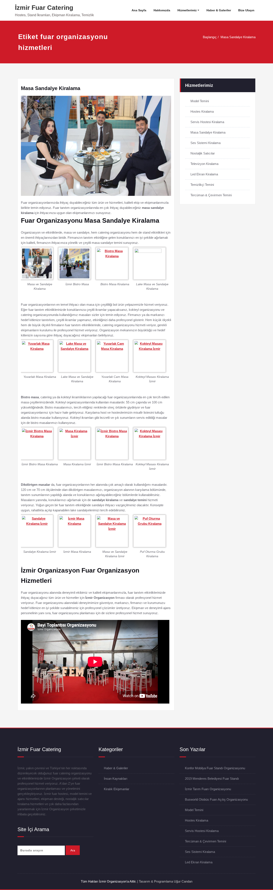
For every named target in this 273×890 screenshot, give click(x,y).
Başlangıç (210, 37)
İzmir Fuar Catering (44, 7)
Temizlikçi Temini (202, 184)
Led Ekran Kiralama (204, 174)
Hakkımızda (162, 10)
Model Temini (199, 101)
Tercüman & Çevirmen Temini (211, 195)
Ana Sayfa (139, 10)
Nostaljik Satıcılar (202, 153)
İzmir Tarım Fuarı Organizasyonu (208, 789)
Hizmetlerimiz (187, 10)
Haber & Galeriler (218, 10)
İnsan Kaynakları (115, 778)
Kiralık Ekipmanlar (116, 789)
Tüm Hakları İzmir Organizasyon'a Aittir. (108, 881)
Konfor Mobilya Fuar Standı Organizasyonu (215, 768)
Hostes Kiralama (202, 111)
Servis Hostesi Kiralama (207, 122)
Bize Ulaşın (246, 10)
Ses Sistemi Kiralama (205, 143)
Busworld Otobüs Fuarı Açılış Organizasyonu (216, 799)
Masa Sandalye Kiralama (238, 37)
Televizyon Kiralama (204, 164)
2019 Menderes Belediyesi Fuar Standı (212, 778)
